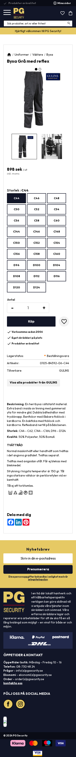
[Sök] (69, 23)
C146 (36, 231)
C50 (16, 209)
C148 (56, 231)
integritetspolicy (38, 579)
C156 (16, 253)
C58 (36, 220)
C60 (57, 220)
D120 (16, 287)
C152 (36, 242)
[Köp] (31, 321)
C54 (56, 209)
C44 (16, 198)
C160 (56, 253)
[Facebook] (8, 704)
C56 (16, 220)
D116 (57, 276)
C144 (16, 231)
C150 (16, 242)
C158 (36, 253)
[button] (7, 12)
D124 (36, 287)
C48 (56, 198)
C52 (36, 209)
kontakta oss (12, 683)
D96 (16, 265)
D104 (56, 265)
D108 (16, 276)
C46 (36, 198)
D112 (36, 276)
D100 (36, 265)
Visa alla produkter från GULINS (33, 382)
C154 (56, 242)
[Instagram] (21, 704)
